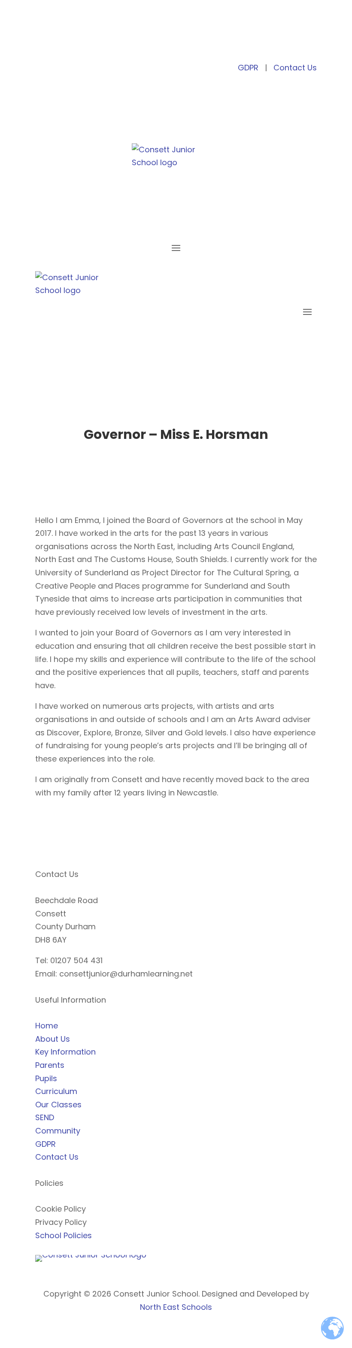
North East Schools (176, 1307)
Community (57, 1130)
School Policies (63, 1235)
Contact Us (295, 67)
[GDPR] (84, 41)
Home (46, 1025)
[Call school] (57, 41)
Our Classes (58, 1104)
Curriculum (56, 1091)
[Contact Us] (97, 41)
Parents (49, 1065)
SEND (44, 1117)
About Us (52, 1039)
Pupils (46, 1078)
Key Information (65, 1051)
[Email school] (70, 41)
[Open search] (44, 41)
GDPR (248, 67)
